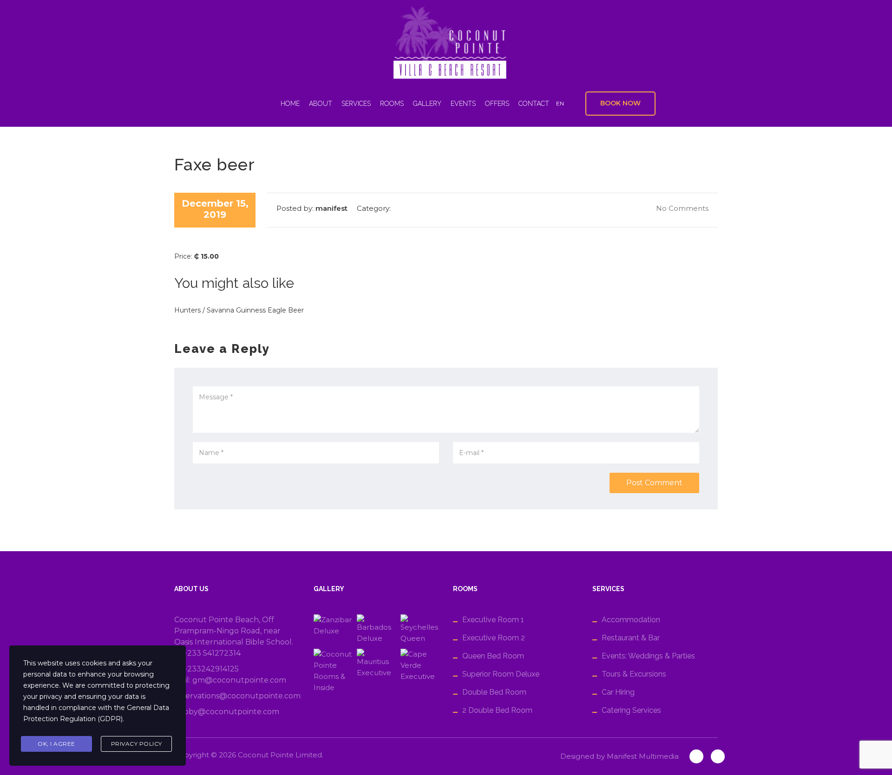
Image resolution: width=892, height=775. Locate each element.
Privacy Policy (136, 743)
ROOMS (392, 103)
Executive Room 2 (493, 637)
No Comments (681, 208)
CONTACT (533, 103)
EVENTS (463, 103)
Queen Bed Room (493, 655)
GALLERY (427, 103)
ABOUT (320, 103)
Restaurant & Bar (631, 637)
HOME (290, 103)
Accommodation (631, 619)
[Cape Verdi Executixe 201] (419, 671)
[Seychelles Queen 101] (419, 629)
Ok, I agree (56, 743)
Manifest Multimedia (643, 756)
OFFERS (497, 103)
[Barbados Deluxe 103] (376, 629)
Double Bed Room (494, 692)
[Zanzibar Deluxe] (332, 629)
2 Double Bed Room (497, 710)
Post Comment (654, 482)
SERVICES (356, 103)
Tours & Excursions (634, 674)
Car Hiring (618, 692)
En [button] (560, 103)
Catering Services (631, 710)
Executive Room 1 (493, 619)
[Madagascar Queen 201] (332, 671)
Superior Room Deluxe (500, 674)
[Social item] (246, 104)
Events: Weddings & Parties (648, 655)
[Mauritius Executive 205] (376, 671)
